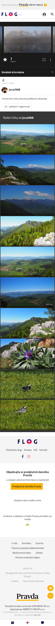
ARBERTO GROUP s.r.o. (34, 609)
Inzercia (39, 543)
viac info (37, 614)
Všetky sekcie (36, 4)
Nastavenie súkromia (33, 581)
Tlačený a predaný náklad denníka (27, 548)
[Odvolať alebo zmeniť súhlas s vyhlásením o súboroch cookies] (50, 588)
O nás (14, 543)
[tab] (27, 71)
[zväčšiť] (43, 59)
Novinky (28, 450)
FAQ (35, 450)
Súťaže (39, 552)
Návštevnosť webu (22, 552)
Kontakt (43, 450)
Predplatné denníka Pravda (26, 486)
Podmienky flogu (14, 450)
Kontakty (26, 543)
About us (27, 568)
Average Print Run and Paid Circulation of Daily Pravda (27, 574)
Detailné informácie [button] (13, 72)
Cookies (15, 581)
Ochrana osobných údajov (27, 557)
